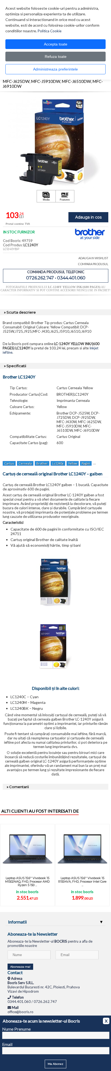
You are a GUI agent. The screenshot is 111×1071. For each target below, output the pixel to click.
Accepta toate (55, 44)
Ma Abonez (55, 1064)
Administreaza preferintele (55, 69)
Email (7, 1044)
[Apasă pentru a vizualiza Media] (46, 196)
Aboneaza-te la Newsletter (33, 933)
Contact (15, 972)
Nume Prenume (16, 1028)
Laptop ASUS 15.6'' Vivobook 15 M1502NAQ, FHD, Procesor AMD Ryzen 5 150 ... (27, 881)
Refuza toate (56, 56)
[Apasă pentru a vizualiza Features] (65, 196)
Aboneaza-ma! (20, 966)
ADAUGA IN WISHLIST (93, 258)
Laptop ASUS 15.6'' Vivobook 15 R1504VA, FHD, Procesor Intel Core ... (82, 881)
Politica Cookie (49, 31)
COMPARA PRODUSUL (93, 264)
